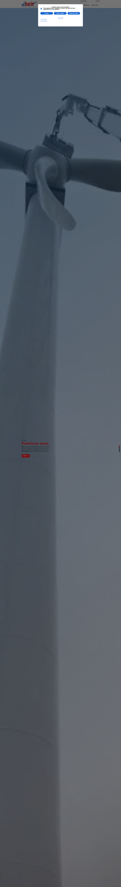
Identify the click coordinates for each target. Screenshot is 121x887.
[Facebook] (81, 1)
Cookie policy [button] (44, 19)
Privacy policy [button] (44, 21)
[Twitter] (83, 1)
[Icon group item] (85, 1)
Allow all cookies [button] (73, 13)
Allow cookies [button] (60, 13)
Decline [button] (47, 13)
